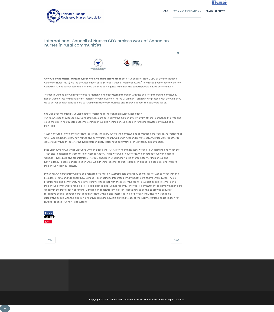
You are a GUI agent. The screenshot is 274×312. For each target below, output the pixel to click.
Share (48, 213)
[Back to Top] (5, 308)
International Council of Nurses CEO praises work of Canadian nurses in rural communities (106, 43)
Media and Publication (186, 11)
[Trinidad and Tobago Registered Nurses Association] (75, 16)
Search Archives (215, 11)
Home (165, 11)
